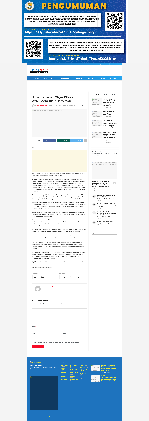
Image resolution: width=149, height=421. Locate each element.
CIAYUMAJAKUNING (49, 78)
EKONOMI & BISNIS (65, 78)
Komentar (35, 307)
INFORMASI (63, 376)
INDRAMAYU (72, 105)
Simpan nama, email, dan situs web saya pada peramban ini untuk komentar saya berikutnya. (55, 342)
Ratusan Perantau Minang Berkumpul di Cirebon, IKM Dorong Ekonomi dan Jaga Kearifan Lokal (107, 205)
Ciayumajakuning (39, 267)
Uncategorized (84, 377)
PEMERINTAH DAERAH (83, 370)
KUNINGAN (73, 376)
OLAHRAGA (90, 78)
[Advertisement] (59, 161)
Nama (34, 326)
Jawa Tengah (64, 379)
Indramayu (48, 267)
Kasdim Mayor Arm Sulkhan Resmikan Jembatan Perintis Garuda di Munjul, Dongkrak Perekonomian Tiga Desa (110, 124)
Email (34, 333)
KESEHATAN (79, 78)
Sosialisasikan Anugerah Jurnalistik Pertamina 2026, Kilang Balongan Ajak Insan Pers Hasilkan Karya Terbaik (106, 197)
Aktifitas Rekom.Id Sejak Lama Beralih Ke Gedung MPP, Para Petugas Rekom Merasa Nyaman (107, 223)
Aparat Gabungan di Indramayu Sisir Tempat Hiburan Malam (109, 113)
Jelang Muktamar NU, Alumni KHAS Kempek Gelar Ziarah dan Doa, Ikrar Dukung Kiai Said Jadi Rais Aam (109, 102)
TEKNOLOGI (102, 78)
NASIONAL (113, 78)
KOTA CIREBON (74, 373)
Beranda (33, 93)
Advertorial (32, 64)
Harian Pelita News (42, 105)
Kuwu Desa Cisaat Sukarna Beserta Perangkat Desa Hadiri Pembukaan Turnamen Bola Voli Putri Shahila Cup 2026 (101, 185)
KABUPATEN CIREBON (73, 366)
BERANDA (36, 78)
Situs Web (63, 333)
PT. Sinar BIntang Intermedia (48, 416)
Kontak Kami (38, 64)
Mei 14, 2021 (52, 105)
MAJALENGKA (74, 379)
